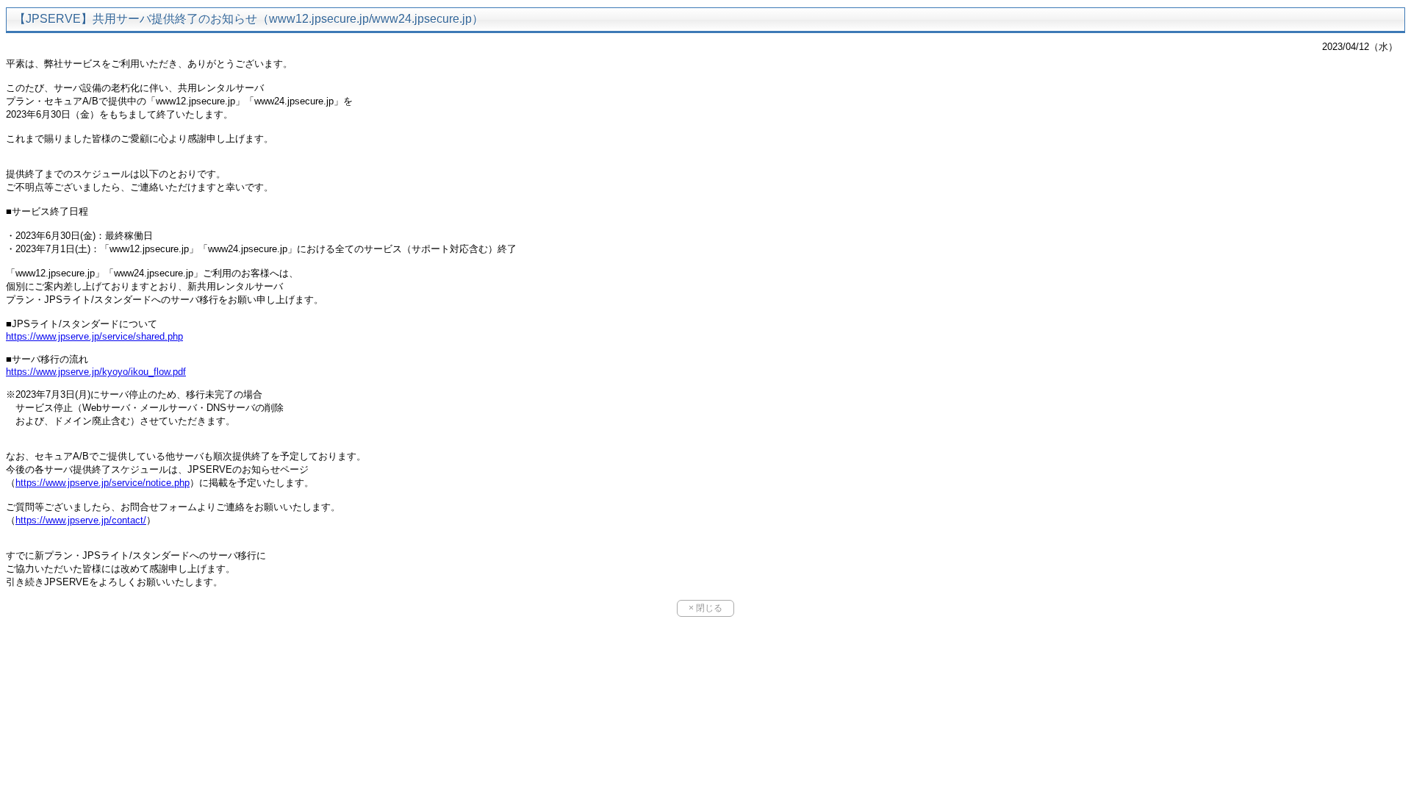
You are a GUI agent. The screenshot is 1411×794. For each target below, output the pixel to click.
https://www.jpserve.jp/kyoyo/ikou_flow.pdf (96, 371)
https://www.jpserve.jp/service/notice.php (102, 482)
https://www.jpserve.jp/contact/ (80, 520)
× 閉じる (705, 608)
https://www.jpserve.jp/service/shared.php (94, 336)
